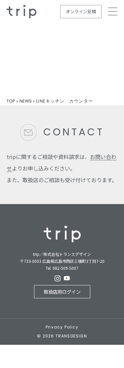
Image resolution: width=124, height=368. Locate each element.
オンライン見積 (81, 11)
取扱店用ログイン (62, 291)
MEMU (112, 11)
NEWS (26, 101)
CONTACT (73, 132)
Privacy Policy (62, 327)
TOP (11, 101)
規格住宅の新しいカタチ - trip (21, 11)
